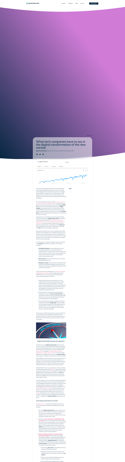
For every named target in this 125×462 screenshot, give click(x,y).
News (76, 3)
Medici (52, 369)
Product (63, 3)
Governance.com (41, 404)
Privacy (82, 3)
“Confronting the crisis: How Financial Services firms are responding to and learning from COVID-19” (50, 222)
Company (70, 3)
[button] (37, 154)
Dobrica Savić (39, 351)
